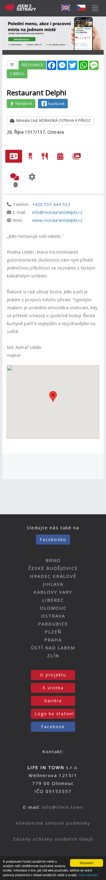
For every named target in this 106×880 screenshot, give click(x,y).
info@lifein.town (62, 807)
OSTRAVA (53, 616)
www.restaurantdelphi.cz (57, 220)
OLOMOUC (53, 608)
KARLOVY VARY (53, 592)
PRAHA (53, 640)
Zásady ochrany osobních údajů (53, 839)
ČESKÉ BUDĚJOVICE (53, 568)
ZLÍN (53, 655)
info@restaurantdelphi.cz (57, 212)
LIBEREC (53, 600)
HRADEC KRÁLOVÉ (53, 576)
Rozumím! (86, 863)
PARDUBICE (53, 624)
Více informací (88, 875)
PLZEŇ (53, 632)
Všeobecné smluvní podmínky (53, 823)
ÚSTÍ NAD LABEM (53, 648)
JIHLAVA (53, 584)
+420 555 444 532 (51, 204)
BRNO (53, 560)
